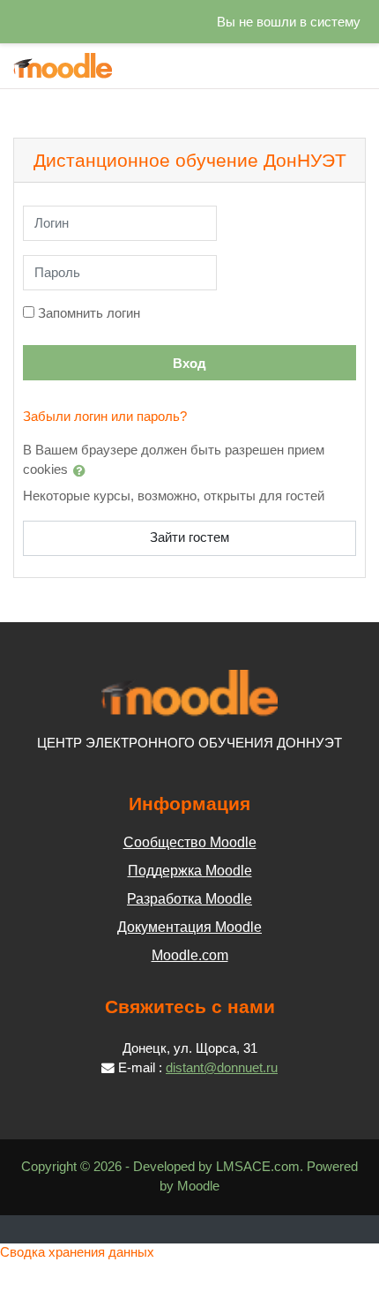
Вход (189, 364)
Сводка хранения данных (77, 1252)
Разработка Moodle (189, 898)
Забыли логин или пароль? (105, 416)
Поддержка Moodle (190, 870)
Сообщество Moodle (189, 842)
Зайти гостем (189, 537)
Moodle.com (190, 955)
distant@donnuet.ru (222, 1068)
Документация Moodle (189, 927)
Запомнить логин (89, 313)
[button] (82, 470)
